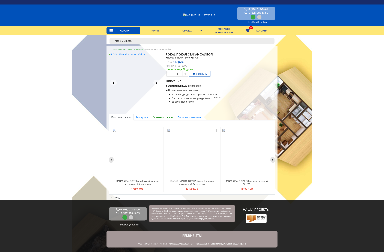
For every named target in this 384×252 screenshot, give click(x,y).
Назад (116, 197)
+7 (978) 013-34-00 (257, 9)
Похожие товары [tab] (121, 117)
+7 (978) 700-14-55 (257, 13)
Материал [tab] (142, 117)
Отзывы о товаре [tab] (163, 117)
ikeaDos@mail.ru (257, 22)
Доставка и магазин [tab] (189, 117)
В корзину (201, 73)
